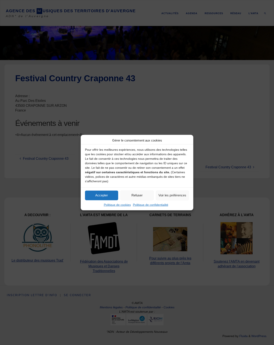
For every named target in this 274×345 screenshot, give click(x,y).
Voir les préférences (172, 195)
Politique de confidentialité (150, 204)
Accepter (101, 195)
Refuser (137, 195)
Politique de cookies (117, 204)
